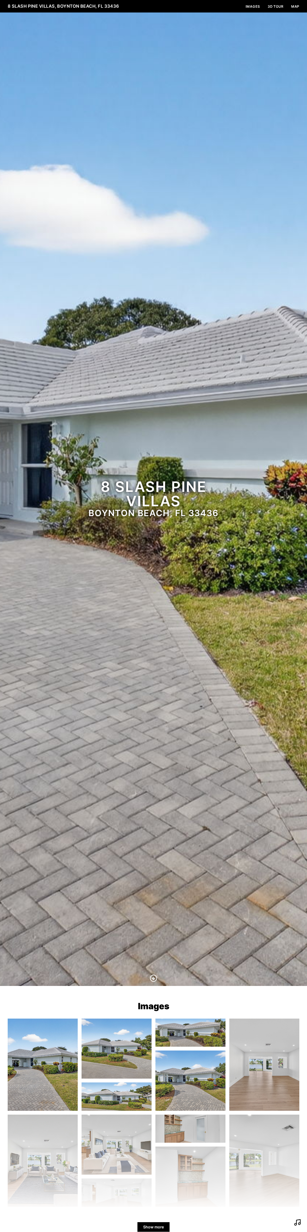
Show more (153, 1227)
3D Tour (275, 6)
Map (295, 6)
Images (253, 6)
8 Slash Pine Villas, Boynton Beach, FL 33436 (63, 6)
